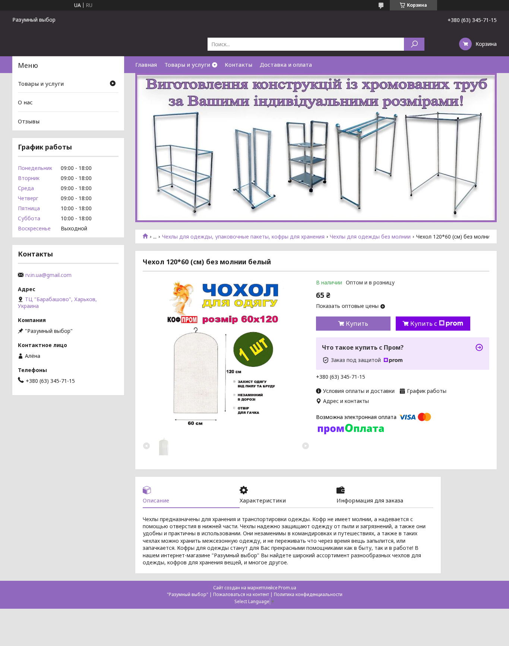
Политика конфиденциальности (308, 594)
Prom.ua (287, 587)
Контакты (238, 64)
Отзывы (28, 121)
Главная (146, 64)
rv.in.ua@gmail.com (48, 275)
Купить (357, 323)
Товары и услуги (187, 64)
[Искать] (414, 44)
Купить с (423, 323)
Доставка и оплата (286, 64)
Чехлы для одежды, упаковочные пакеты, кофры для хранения (243, 236)
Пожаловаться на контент (241, 594)
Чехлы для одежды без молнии (370, 236)
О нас (25, 102)
